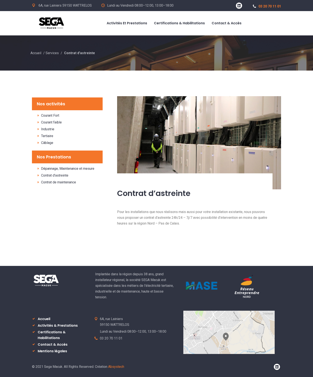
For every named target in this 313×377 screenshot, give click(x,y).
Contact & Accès (52, 344)
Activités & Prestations (58, 325)
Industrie (47, 129)
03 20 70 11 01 (269, 6)
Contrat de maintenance (58, 182)
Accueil (35, 53)
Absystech (116, 367)
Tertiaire (47, 136)
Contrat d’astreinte (54, 175)
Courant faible (51, 122)
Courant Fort (50, 115)
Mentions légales (52, 351)
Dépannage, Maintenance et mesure (67, 169)
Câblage (47, 143)
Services (52, 53)
